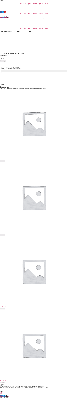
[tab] (3, 61)
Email (2, 79)
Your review (3, 72)
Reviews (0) (3, 61)
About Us (24, 3)
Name (2, 76)
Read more (2, 161)
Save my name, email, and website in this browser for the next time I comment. (13, 82)
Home (21, 3)
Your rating (3, 69)
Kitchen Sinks (30, 3)
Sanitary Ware (41, 3)
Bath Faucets (35, 3)
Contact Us (46, 3)
